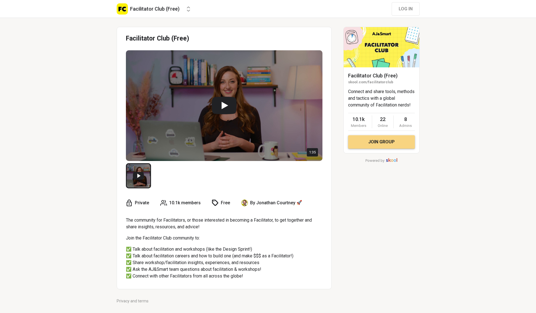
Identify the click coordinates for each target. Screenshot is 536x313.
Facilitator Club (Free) (373, 76)
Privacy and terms (133, 301)
